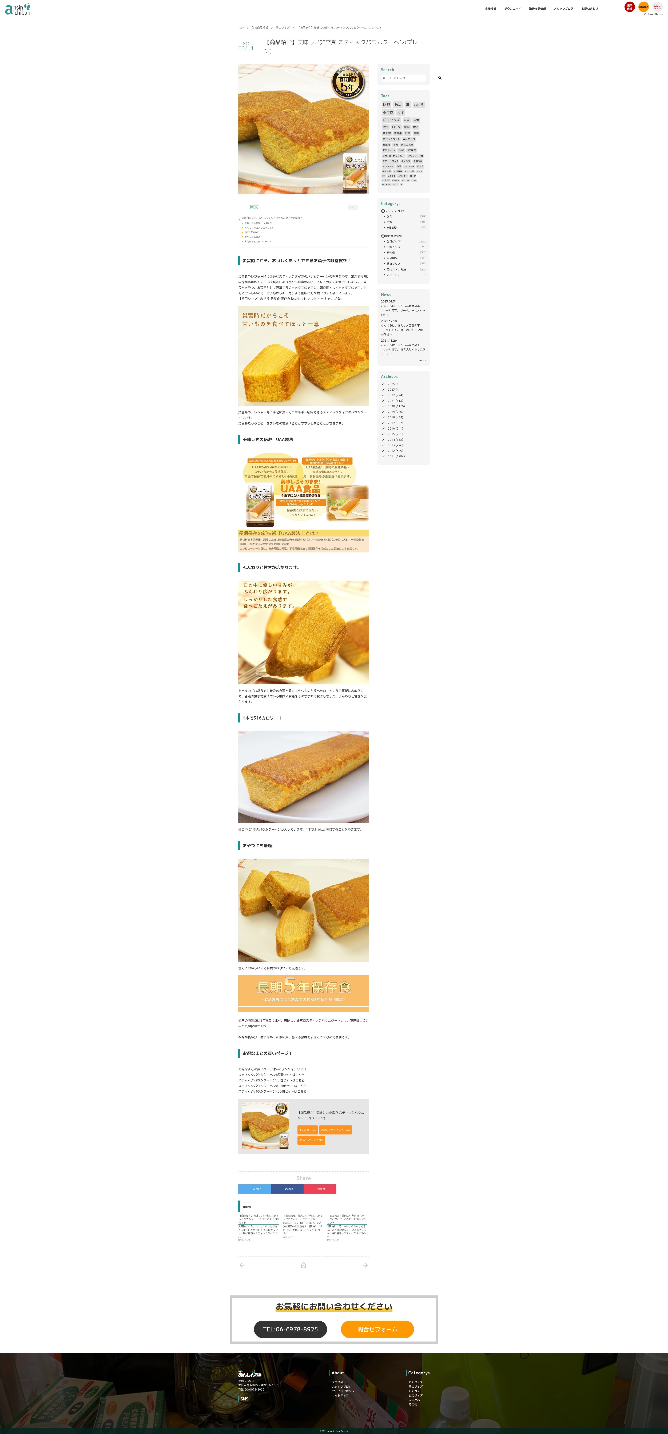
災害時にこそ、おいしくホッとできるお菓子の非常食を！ (273, 218)
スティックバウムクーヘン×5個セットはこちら (271, 1080)
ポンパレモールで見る (311, 1140)
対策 (385, 127)
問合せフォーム (377, 1329)
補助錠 (387, 133)
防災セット (389, 150)
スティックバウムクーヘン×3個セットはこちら (271, 1075)
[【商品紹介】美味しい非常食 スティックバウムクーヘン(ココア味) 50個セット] (260, 1228)
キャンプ (405, 161)
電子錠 (413, 176)
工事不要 (391, 176)
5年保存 (411, 150)
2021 (391, 401)
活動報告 (403, 227)
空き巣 (398, 133)
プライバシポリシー (344, 1391)
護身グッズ (403, 263)
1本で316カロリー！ (255, 232)
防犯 (386, 104)
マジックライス (391, 139)
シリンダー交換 (415, 155)
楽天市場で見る (307, 1130)
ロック (396, 127)
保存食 (388, 112)
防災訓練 (395, 180)
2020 (391, 406)
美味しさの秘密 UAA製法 (258, 223)
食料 (395, 144)
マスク (395, 184)
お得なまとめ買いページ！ (258, 241)
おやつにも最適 (252, 236)
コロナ (413, 180)
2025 (391, 384)
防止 (403, 180)
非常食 (419, 104)
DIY (383, 176)
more (422, 360)
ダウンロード (512, 9)
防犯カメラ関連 (403, 269)
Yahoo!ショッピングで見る (335, 1130)
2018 (391, 417)
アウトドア (388, 166)
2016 (391, 428)
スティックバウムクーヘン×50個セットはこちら (272, 1091)
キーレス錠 (409, 171)
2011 (391, 456)
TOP (241, 28)
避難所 (386, 144)
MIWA (401, 150)
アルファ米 (409, 166)
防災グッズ (283, 28)
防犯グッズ (403, 241)
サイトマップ (340, 1395)
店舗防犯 (386, 171)
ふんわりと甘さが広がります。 (260, 227)
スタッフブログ (563, 9)
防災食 (420, 166)
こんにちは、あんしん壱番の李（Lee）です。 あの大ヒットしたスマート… (403, 349)
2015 (391, 434)
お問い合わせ (590, 9)
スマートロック (390, 161)
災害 (407, 120)
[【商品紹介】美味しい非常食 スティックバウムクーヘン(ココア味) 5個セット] (349, 1228)
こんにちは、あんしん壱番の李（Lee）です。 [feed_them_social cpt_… (403, 310)
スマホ (419, 171)
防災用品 (397, 171)
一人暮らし (386, 184)
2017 (391, 423)
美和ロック (409, 139)
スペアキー (402, 176)
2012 (391, 451)
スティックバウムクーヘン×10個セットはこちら (272, 1086)
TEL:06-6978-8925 (290, 1329)
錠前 (407, 127)
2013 (391, 445)
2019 (391, 412)
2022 (391, 395)
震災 (415, 127)
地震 (407, 133)
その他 (403, 252)
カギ (400, 112)
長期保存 (417, 161)
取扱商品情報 (537, 9)
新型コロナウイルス (394, 155)
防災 (398, 104)
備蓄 (416, 120)
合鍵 (416, 133)
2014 (391, 440)
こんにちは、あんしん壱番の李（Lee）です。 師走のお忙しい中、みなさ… (403, 330)
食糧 (399, 166)
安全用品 (403, 258)
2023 (391, 389)
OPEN (353, 207)
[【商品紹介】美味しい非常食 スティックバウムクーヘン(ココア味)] (305, 1226)
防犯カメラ (407, 144)
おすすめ (386, 180)
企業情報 (490, 9)
